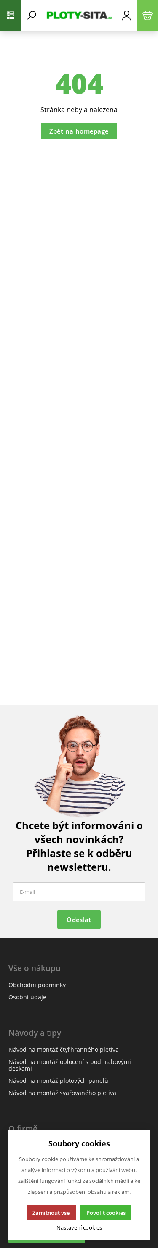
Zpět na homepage (79, 131)
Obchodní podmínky (37, 985)
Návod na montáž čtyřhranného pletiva (63, 1050)
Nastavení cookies (79, 1227)
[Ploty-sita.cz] (79, 15)
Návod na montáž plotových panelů (58, 1081)
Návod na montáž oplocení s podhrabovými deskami (69, 1065)
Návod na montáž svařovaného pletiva (62, 1093)
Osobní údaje (27, 997)
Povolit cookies (106, 1212)
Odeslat (79, 919)
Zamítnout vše (51, 1212)
